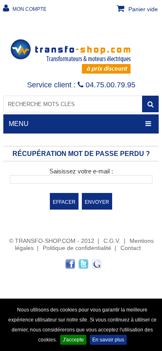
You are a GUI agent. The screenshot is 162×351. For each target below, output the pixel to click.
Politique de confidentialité (77, 248)
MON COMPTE (29, 9)
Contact (130, 248)
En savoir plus (108, 340)
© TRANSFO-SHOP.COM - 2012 (51, 240)
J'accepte (73, 340)
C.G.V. (111, 240)
